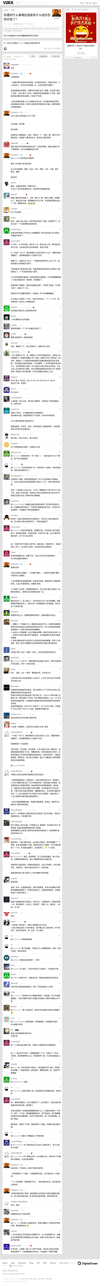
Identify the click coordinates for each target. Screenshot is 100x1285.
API (38, 1263)
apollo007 (15, 501)
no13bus (14, 515)
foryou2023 (15, 241)
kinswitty (14, 620)
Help (13, 1263)
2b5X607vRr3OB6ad (19, 1201)
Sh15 (13, 965)
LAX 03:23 (40, 1279)
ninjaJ (13, 217)
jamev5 (14, 1006)
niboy (13, 552)
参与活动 (81, 53)
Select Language (17, 1266)
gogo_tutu (16, 1223)
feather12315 (16, 714)
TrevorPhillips (16, 810)
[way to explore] (8, 3)
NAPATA (14, 597)
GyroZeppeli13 (17, 475)
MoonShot (15, 686)
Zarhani (14, 1231)
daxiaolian (78, 57)
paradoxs (15, 956)
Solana (21, 43)
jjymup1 (14, 194)
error (13, 1018)
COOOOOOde (16, 821)
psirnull (14, 912)
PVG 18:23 (32, 1279)
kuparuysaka (16, 1245)
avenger (14, 208)
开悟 (13, 10)
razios (13, 921)
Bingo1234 (15, 434)
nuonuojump (16, 838)
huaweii (14, 307)
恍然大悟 (56, 56)
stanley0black (16, 397)
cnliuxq (14, 1078)
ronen (13, 388)
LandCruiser (16, 229)
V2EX (6, 10)
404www (14, 377)
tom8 (13, 992)
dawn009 (14, 143)
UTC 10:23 (24, 1279)
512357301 (15, 409)
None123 (14, 983)
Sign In (95, 3)
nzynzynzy (15, 351)
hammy (14, 325)
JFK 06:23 (48, 1279)
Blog (31, 1263)
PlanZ (13, 648)
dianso (13, 182)
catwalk (14, 878)
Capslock (16, 24)
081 (45, 48)
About (5, 1263)
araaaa (13, 723)
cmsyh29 (14, 1210)
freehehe (14, 443)
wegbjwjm (15, 64)
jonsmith (14, 611)
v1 (12, 464)
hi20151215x (16, 452)
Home (82, 3)
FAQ (45, 1263)
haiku (13, 669)
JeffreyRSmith (16, 732)
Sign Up (88, 3)
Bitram (13, 316)
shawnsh (14, 898)
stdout (13, 974)
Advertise (22, 1263)
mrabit (13, 334)
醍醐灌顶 (43, 56)
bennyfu (14, 343)
